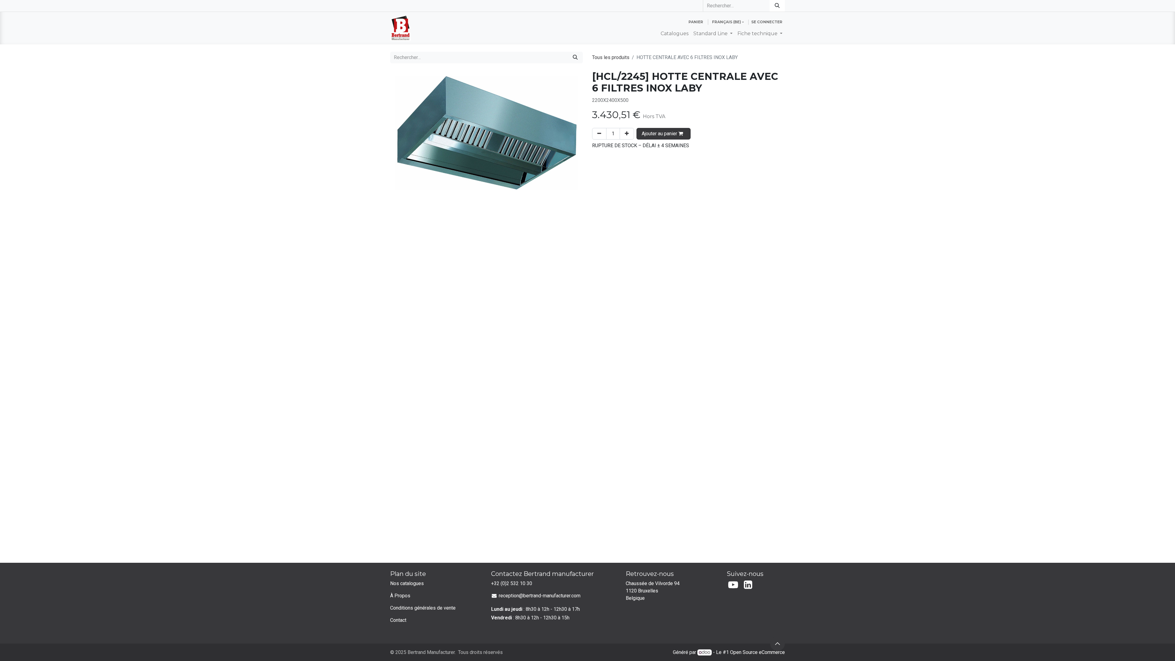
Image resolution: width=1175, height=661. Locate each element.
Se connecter (766, 22)
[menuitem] (674, 34)
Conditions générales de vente (423, 608)
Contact (398, 620)
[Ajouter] (627, 134)
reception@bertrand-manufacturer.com (539, 596)
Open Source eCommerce (757, 652)
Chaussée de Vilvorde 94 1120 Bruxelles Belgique (653, 591)
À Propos (400, 596)
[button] (777, 643)
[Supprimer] (599, 134)
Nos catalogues (407, 583)
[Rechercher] (777, 6)
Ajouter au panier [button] (660, 133)
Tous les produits (610, 57)
